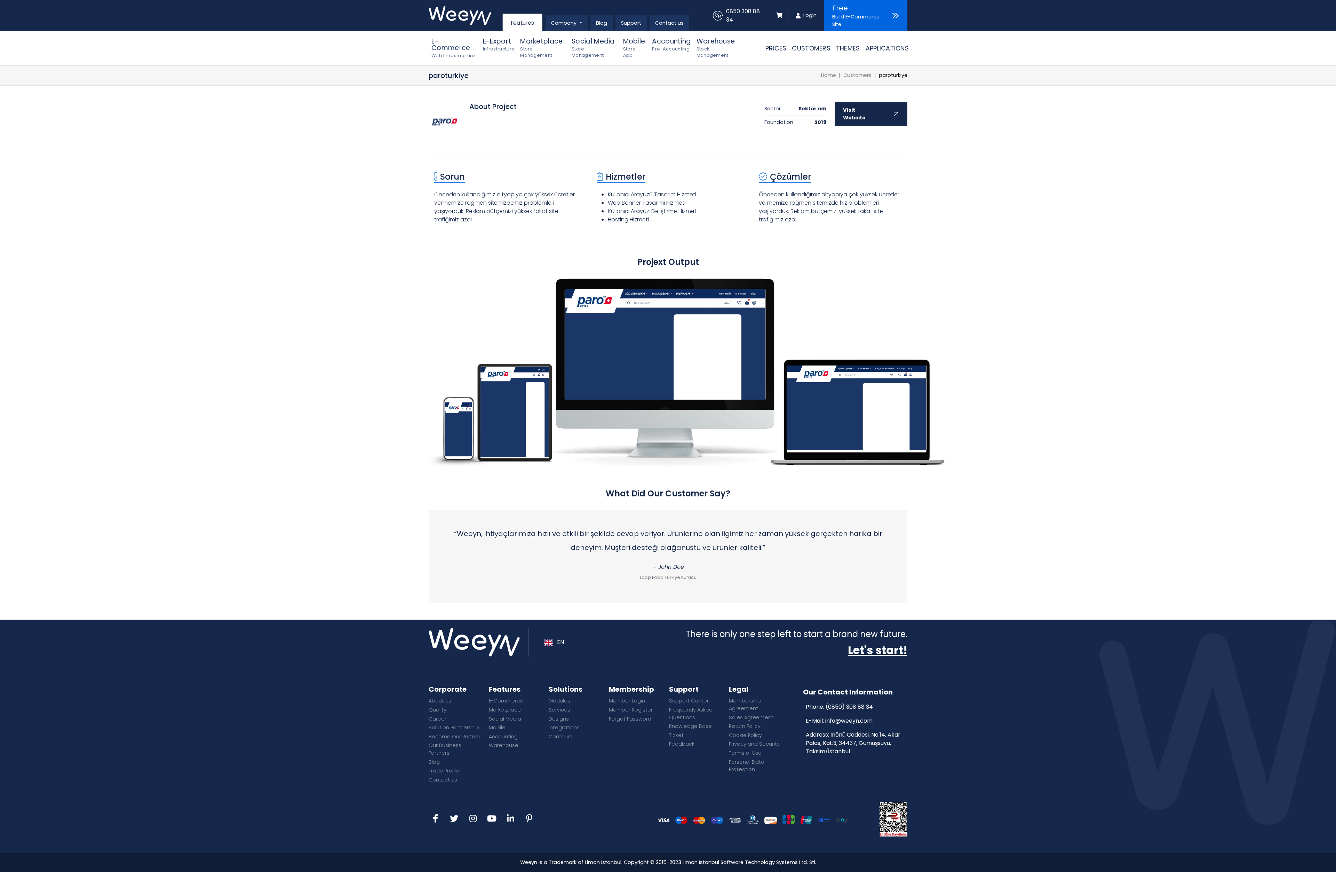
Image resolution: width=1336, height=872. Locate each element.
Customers (857, 75)
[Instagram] (472, 819)
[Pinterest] (529, 819)
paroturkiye (893, 75)
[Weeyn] (465, 15)
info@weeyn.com (849, 721)
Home (828, 75)
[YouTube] (491, 819)
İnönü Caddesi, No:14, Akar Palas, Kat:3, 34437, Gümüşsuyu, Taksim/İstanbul (853, 743)
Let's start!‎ (877, 650)
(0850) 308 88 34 (849, 707)
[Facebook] (435, 819)
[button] (567, 23)
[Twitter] (454, 819)
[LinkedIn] (510, 819)
